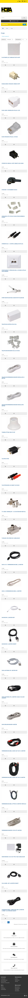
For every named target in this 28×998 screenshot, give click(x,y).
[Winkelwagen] (24, 1)
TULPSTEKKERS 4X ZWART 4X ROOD (10, 485)
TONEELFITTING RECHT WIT (8, 432)
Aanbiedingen (3, 989)
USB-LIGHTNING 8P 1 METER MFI (9, 670)
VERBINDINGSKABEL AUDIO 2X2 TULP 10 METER (13, 777)
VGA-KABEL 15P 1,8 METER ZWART (10, 883)
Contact (16, 978)
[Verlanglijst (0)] (22, 1)
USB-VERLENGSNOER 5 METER (9, 724)
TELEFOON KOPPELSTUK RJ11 (9, 324)
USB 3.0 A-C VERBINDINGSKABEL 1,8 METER (12, 564)
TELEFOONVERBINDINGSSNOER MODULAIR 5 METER (13, 405)
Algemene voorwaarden (5, 982)
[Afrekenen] (25, 1)
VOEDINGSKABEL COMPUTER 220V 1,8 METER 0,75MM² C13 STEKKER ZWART (13, 910)
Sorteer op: (4, 39)
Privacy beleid (3, 981)
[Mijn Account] (20, 1)
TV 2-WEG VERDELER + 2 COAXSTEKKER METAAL (14, 511)
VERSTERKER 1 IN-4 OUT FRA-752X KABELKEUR (13, 856)
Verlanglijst (17, 989)
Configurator (3, 978)
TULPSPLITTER (5, 458)
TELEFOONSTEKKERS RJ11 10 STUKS (11, 350)
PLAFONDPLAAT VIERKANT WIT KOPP (11, 57)
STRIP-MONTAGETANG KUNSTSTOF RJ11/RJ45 (13, 297)
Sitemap (16, 981)
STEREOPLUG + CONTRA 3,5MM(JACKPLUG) (12, 243)
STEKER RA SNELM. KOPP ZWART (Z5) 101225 (12, 163)
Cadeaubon (3, 988)
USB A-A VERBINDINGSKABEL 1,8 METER (11, 591)
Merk (7, 28)
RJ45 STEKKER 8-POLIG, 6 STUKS (10, 136)
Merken (2, 986)
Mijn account (17, 986)
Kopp (12, 28)
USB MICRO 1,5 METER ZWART (9, 644)
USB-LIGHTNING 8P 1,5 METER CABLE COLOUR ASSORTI (13, 697)
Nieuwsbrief (17, 990)
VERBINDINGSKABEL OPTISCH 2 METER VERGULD (14, 803)
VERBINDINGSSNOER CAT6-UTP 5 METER (12, 830)
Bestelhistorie (17, 988)
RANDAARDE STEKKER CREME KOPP (11, 83)
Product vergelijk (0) (5, 36)
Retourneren (17, 980)
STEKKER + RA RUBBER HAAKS (9, 189)
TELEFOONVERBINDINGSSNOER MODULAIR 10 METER (13, 378)
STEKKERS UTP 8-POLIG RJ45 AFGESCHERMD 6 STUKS (13, 217)
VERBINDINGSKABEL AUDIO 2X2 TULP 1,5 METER (13, 750)
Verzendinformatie (4, 980)
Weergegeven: (18, 39)
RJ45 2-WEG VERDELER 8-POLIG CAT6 (11, 110)
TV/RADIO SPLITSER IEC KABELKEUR (11, 538)
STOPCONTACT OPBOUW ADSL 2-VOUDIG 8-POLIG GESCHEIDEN (14, 271)
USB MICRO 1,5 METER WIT (8, 617)
